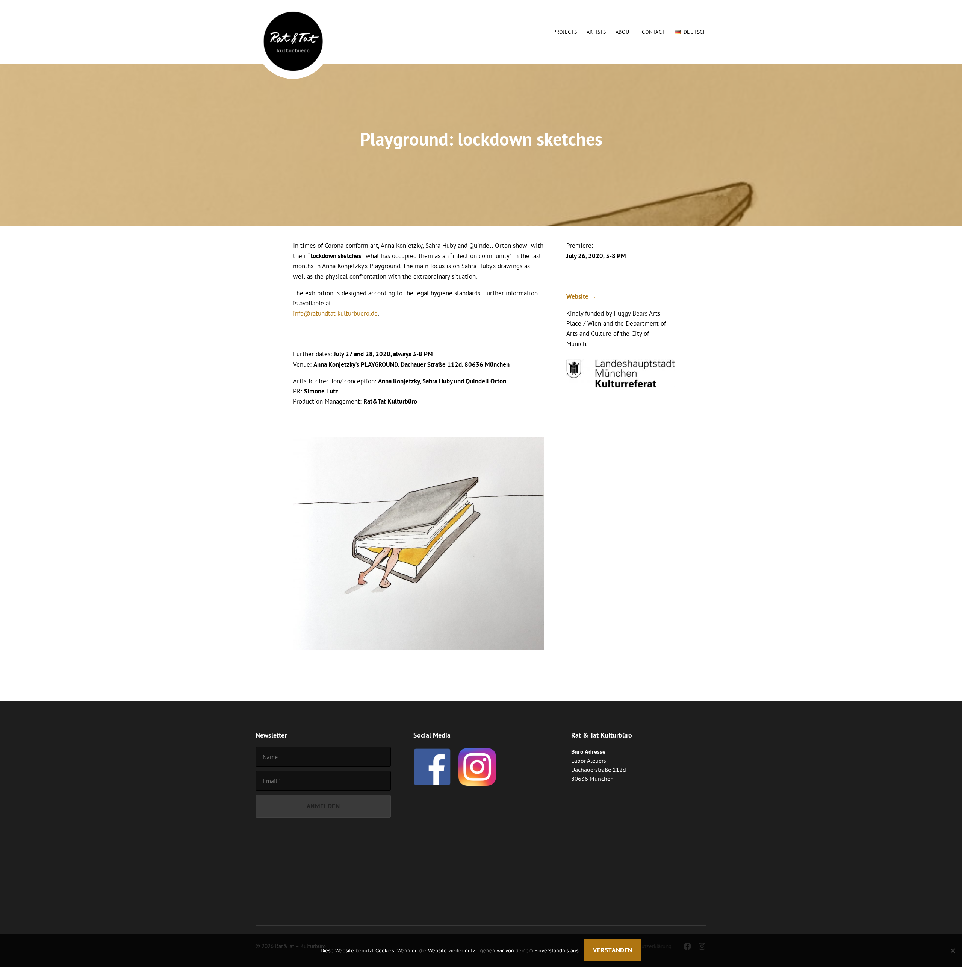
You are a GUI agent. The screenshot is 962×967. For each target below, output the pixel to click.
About (624, 32)
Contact (653, 32)
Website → (581, 296)
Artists (596, 32)
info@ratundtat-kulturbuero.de (335, 313)
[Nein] (952, 950)
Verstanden (612, 950)
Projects (565, 32)
